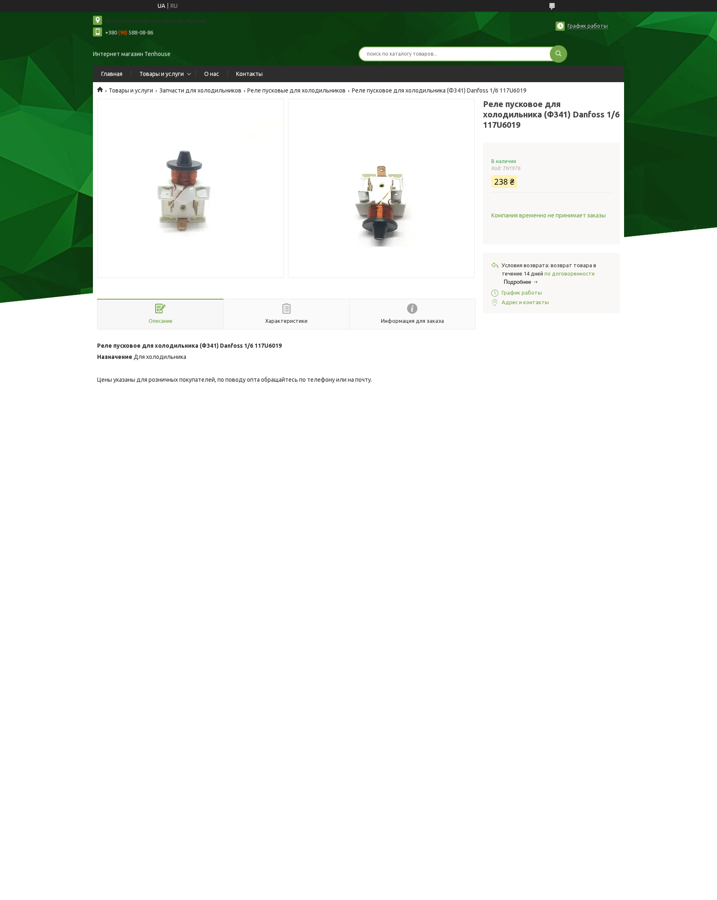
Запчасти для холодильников (200, 90)
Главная (111, 74)
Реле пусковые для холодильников (296, 90)
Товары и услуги (161, 74)
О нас (211, 74)
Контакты (249, 74)
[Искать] (558, 54)
